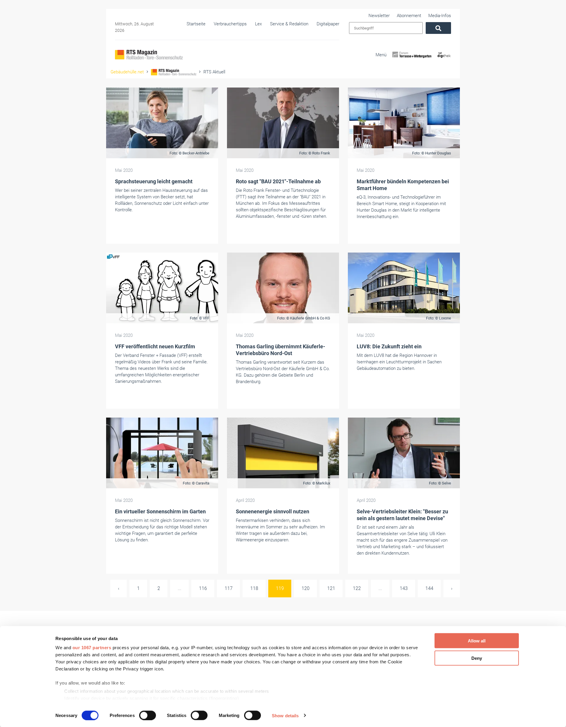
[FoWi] (412, 60)
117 (229, 588)
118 (254, 588)
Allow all (477, 640)
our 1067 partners (92, 647)
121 (331, 588)
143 (404, 588)
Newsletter (379, 15)
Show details (285, 715)
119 (280, 588)
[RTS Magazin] (149, 55)
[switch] (147, 715)
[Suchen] (438, 28)
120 (306, 588)
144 (429, 588)
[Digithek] (444, 60)
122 (357, 588)
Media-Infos (439, 15)
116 (203, 588)
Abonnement (409, 15)
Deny (476, 657)
